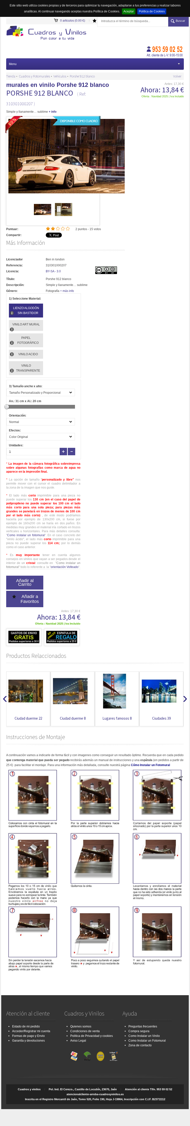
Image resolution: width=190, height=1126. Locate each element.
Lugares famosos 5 (161, 718)
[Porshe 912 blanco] (42, 217)
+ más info (67, 291)
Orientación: (17, 415)
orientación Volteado (64, 567)
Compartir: (14, 235)
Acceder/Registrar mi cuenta (31, 1031)
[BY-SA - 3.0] (106, 273)
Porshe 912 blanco (82, 76)
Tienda (10, 76)
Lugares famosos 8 (72, 718)
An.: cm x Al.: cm (25, 401)
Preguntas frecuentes (142, 1026)
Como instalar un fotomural (26, 535)
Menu (13, 64)
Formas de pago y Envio (28, 1036)
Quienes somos (80, 1026)
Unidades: (16, 445)
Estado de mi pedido (26, 1026)
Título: (10, 279)
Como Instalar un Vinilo (144, 1036)
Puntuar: (12, 229)
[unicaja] (87, 1055)
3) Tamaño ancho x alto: (25, 386)
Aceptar (128, 11)
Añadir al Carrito (25, 582)
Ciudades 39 (117, 718)
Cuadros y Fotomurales (34, 76)
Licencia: (12, 271)
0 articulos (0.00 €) (72, 20)
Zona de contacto (140, 1045)
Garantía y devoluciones (28, 1040)
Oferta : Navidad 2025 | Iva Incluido (163, 96)
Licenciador (14, 259)
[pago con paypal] (100, 1055)
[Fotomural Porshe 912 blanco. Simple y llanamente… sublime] (48, 33)
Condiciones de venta (85, 1031)
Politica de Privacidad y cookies (91, 1036)
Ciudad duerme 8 (28, 718)
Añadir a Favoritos (30, 599)
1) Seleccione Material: (25, 298)
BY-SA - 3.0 (53, 271)
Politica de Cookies (152, 11)
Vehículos (59, 76)
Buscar (180, 21)
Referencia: (14, 265)
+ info (52, 111)
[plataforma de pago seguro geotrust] (114, 1055)
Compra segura (138, 1031)
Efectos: (15, 430)
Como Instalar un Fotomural (147, 1040)
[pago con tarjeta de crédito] (74, 1055)
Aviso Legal (78, 1040)
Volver (177, 76)
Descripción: (15, 285)
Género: (12, 291)
